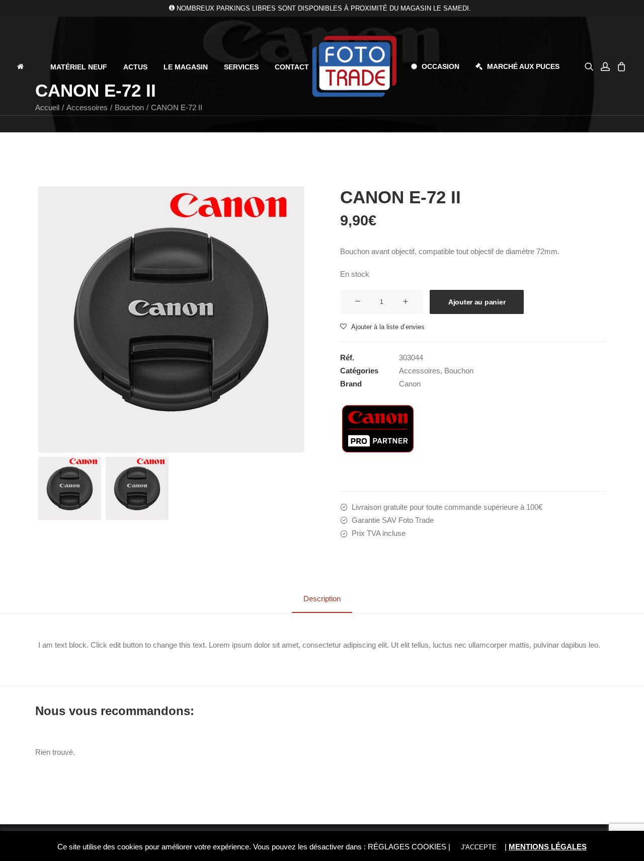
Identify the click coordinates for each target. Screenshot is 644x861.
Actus (135, 67)
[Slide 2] (137, 488)
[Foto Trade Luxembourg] (354, 66)
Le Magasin (186, 67)
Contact (292, 67)
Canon (410, 383)
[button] (591, 66)
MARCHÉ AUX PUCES (523, 66)
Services (241, 67)
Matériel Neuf (78, 67)
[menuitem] (29, 66)
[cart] (620, 66)
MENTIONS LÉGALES (548, 846)
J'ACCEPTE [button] (479, 847)
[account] (605, 66)
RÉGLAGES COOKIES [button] (407, 846)
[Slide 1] (69, 488)
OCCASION (440, 66)
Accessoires (419, 370)
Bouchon (458, 370)
